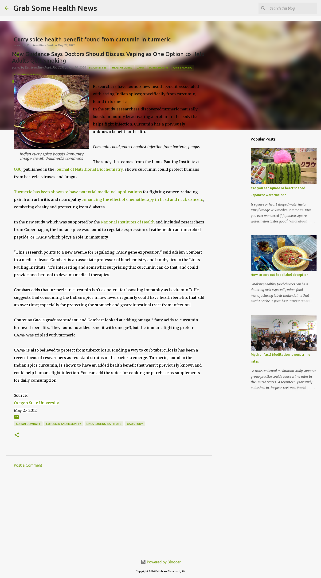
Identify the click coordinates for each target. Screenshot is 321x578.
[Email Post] (17, 418)
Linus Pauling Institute (103, 423)
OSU (17, 169)
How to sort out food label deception (279, 275)
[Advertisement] (109, 515)
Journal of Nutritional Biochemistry (89, 169)
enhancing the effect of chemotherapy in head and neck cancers (142, 199)
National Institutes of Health (128, 222)
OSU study (135, 423)
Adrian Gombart (28, 423)
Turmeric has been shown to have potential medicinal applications (78, 192)
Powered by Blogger (163, 562)
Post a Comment (28, 465)
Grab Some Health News (55, 8)
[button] (17, 55)
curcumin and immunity (63, 423)
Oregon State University (36, 402)
